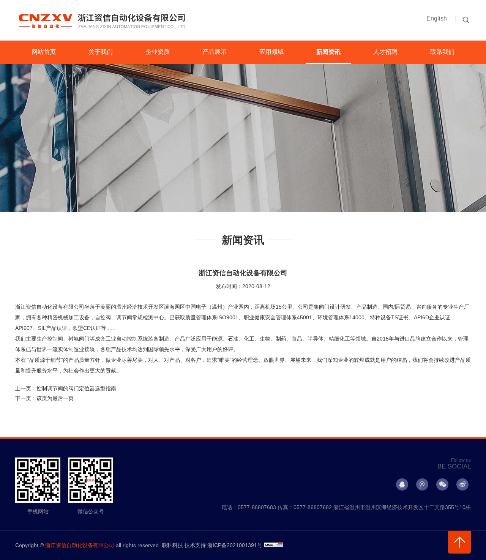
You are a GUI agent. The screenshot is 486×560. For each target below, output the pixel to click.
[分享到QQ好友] (402, 484)
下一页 (44, 398)
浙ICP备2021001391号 (234, 545)
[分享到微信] (442, 484)
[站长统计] (273, 545)
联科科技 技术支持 (184, 545)
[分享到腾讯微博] (422, 484)
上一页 (65, 388)
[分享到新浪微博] (462, 484)
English (436, 18)
